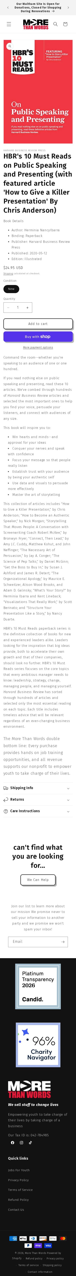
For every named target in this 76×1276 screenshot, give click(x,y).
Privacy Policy (18, 1180)
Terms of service (28, 1265)
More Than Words (36, 1253)
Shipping (8, 273)
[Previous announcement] (7, 7)
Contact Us (16, 1210)
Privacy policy (55, 1258)
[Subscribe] (63, 942)
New (11, 289)
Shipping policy (52, 1265)
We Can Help (38, 880)
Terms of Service (20, 1190)
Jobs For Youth (19, 1170)
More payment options (38, 347)
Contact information (40, 1272)
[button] (9, 24)
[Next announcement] (68, 7)
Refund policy (34, 1258)
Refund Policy (18, 1200)
